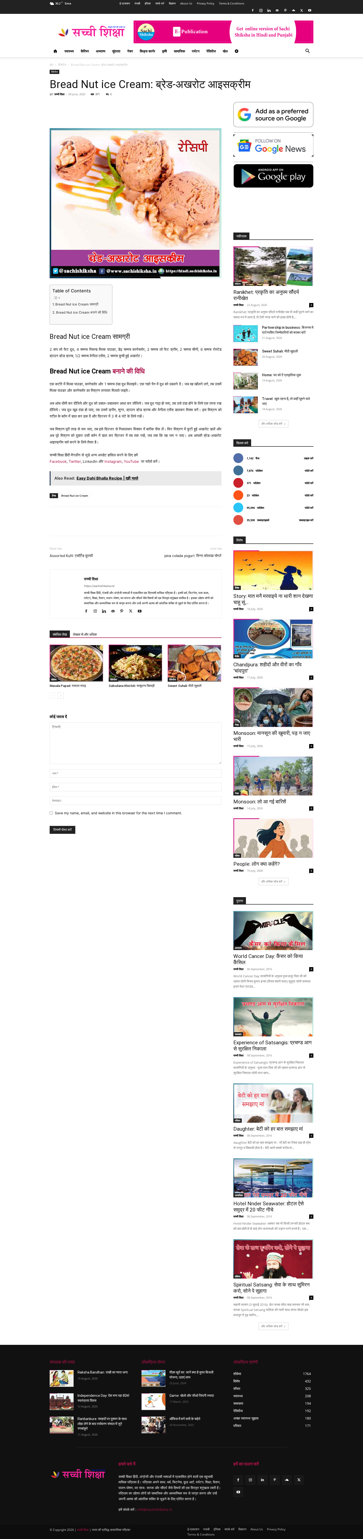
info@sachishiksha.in (154, 1509)
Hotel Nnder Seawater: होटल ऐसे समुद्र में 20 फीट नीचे (268, 1207)
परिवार (237, 1120)
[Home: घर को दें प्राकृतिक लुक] (245, 381)
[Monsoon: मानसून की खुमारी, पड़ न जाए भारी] (273, 707)
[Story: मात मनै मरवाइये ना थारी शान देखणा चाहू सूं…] (273, 570)
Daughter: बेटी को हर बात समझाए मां (268, 1129)
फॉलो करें (309, 470)
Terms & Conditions (231, 3)
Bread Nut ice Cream (74, 495)
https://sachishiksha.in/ (99, 586)
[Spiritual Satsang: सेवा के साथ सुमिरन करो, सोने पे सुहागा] (273, 1259)
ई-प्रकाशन (125, 3)
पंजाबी (137, 3)
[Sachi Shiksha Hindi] (78, 1474)
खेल (225, 51)
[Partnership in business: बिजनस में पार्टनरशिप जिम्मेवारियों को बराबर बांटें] (245, 333)
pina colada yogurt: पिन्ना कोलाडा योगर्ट (193, 556)
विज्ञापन (172, 3)
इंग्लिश (148, 3)
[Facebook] (252, 10)
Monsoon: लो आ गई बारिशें (259, 802)
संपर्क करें (159, 3)
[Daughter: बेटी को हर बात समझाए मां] (273, 1103)
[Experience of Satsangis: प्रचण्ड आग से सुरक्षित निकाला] (273, 1016)
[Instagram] (260, 10)
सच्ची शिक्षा (59, 94)
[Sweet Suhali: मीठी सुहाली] (195, 663)
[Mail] (277, 10)
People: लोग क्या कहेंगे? (256, 864)
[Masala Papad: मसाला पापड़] (76, 663)
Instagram (113, 461)
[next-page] (61, 696)
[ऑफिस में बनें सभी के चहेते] (153, 1425)
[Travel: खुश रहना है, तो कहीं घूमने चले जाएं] (245, 404)
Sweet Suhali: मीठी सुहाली (185, 686)
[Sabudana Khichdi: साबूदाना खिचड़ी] (135, 663)
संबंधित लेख (60, 634)
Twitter (75, 461)
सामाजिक (179, 51)
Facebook (58, 461)
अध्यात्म (100, 51)
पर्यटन (196, 51)
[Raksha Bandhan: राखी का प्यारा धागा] (62, 1378)
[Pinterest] (285, 10)
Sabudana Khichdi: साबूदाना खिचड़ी (132, 686)
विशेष (237, 587)
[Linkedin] (269, 10)
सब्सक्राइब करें (306, 520)
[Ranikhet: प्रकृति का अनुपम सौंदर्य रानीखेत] (273, 266)
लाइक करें (308, 458)
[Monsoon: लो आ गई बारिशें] (273, 775)
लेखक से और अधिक (85, 634)
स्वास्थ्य (69, 51)
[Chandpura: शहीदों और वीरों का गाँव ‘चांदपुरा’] (273, 638)
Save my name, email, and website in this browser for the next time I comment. (118, 813)
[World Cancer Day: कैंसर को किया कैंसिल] (273, 930)
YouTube (131, 461)
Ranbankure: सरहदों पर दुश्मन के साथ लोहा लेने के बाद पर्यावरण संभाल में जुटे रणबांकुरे (102, 1423)
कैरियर (85, 51)
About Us (186, 3)
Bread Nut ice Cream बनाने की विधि (81, 312)
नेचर (130, 51)
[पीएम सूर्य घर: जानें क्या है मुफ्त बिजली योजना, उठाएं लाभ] (153, 1378)
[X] (301, 10)
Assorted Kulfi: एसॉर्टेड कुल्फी (71, 556)
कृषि (164, 51)
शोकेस (54, 679)
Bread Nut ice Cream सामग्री (76, 304)
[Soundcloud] (293, 10)
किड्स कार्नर (147, 51)
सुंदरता (116, 51)
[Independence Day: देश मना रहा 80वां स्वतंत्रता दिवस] (62, 1401)
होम (51, 65)
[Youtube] (309, 10)
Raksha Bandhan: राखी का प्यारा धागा (103, 1372)
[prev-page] (53, 696)
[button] (307, 51)
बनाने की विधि (129, 371)
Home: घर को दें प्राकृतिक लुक (281, 375)
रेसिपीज (211, 51)
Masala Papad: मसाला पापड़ (68, 686)
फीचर (237, 855)
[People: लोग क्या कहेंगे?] (273, 838)
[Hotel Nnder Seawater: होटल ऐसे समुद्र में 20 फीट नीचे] (273, 1178)
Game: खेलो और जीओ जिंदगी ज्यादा (191, 1396)
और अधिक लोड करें (271, 423)
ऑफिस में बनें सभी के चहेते (184, 1419)
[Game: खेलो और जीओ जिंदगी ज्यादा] (153, 1401)
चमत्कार (238, 1034)
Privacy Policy (205, 3)
